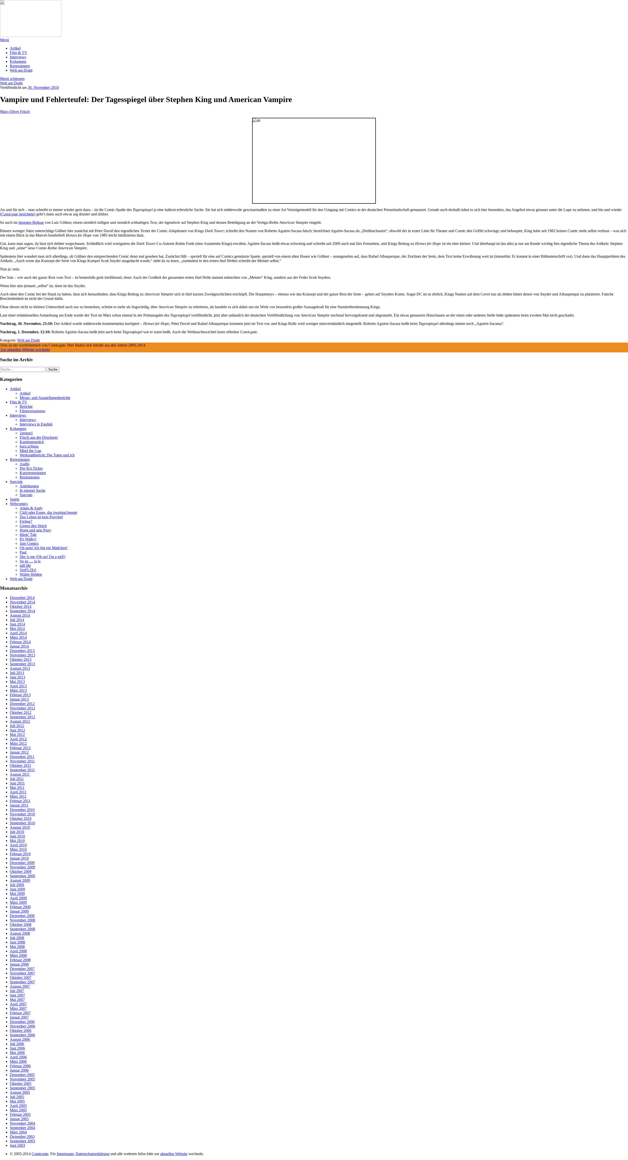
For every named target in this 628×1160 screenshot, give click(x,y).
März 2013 (18, 690)
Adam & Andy (31, 508)
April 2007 (18, 1004)
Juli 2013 (17, 673)
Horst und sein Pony (35, 530)
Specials (16, 482)
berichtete (17, 214)
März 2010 (18, 849)
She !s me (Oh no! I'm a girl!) (42, 557)
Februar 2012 (20, 748)
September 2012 (22, 717)
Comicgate (40, 1154)
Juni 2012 (17, 730)
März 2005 (18, 1110)
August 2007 (20, 986)
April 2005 (18, 1106)
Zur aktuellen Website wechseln (25, 349)
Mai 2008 (17, 947)
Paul (23, 552)
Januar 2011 (19, 805)
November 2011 (22, 761)
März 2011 (18, 796)
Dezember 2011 (22, 757)
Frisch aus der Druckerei (39, 437)
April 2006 (18, 1057)
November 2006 (22, 1026)
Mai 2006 (17, 1053)
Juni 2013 (17, 677)
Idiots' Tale (28, 535)
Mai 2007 (17, 1000)
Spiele (14, 499)
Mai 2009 (17, 894)
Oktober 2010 (20, 818)
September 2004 (22, 1128)
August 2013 (20, 668)
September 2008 (22, 929)
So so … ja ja (30, 561)
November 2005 (22, 1079)
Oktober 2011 (20, 765)
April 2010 (18, 845)
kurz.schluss (29, 446)
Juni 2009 (17, 889)
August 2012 (20, 721)
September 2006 (22, 1035)
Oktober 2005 (20, 1083)
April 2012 (18, 739)
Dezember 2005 (22, 1075)
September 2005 (22, 1088)
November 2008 (22, 920)
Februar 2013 (20, 695)
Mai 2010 (17, 841)
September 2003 (22, 1141)
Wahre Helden (31, 574)
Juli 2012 (17, 726)
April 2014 (18, 633)
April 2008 (18, 951)
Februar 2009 (20, 907)
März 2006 (18, 1061)
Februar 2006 (20, 1066)
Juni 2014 (17, 624)
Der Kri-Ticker (31, 468)
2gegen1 (26, 433)
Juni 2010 (17, 836)
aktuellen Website (173, 1154)
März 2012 (18, 743)
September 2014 (22, 611)
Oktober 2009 (20, 871)
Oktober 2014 (20, 606)
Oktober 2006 (20, 1030)
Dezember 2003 (22, 1136)
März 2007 (18, 1008)
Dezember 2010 (22, 810)
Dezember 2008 (22, 916)
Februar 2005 (20, 1114)
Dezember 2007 (22, 969)
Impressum (65, 1154)
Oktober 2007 (20, 977)
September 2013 (22, 664)
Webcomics (19, 504)
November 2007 (22, 973)
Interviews (18, 57)
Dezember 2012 (22, 704)
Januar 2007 (19, 1017)
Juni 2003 (17, 1145)
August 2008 (20, 933)
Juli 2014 (17, 620)
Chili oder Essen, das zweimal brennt (48, 512)
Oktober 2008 (20, 924)
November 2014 (22, 602)
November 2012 (22, 708)
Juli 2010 (17, 832)
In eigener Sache (32, 490)
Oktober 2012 (20, 712)
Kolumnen (18, 61)
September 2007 (22, 982)
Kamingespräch (32, 442)
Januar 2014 (19, 646)
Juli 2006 (17, 1044)
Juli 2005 (17, 1097)
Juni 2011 (17, 783)
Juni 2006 (17, 1048)
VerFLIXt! (28, 570)
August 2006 (20, 1039)
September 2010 (22, 823)
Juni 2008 (17, 942)
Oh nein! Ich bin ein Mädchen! (43, 548)
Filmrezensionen (32, 411)
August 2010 (20, 827)
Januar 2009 (19, 911)
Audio (24, 464)
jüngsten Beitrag (31, 222)
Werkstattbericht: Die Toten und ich (47, 455)
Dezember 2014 (22, 598)
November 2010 (22, 814)
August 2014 (20, 615)
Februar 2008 (20, 960)
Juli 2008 (17, 938)
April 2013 (18, 686)
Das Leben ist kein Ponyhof (41, 517)
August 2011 (20, 774)
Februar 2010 (20, 854)
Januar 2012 (19, 752)
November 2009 (22, 867)
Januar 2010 (19, 858)
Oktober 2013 (20, 659)
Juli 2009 (17, 885)
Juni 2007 (17, 995)
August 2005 (20, 1092)
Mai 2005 (17, 1101)
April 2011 (18, 792)
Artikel (15, 48)
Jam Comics (29, 543)
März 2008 (18, 955)
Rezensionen (20, 66)
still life (25, 565)
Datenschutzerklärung (92, 1154)
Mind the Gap (30, 451)
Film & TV (18, 53)
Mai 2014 (17, 629)
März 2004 (18, 1132)
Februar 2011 (20, 801)
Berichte (26, 406)
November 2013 (22, 655)
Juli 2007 (17, 991)
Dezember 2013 (22, 651)
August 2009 (20, 880)
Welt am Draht (21, 70)
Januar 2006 (19, 1070)
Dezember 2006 (22, 1022)
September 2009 (22, 876)
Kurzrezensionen (33, 473)
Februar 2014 (20, 642)
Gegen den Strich (33, 526)
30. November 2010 (43, 87)
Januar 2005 (19, 1119)
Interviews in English (36, 424)
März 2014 (18, 637)
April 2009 (18, 898)
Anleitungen (29, 486)
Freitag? (26, 521)
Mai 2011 (17, 788)
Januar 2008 (19, 964)
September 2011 (22, 770)
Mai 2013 (17, 682)
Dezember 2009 (22, 863)
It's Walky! (28, 539)
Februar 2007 (20, 1013)
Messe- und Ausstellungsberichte (45, 398)
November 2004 (22, 1123)
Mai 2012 (17, 735)
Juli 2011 (17, 779)
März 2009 (18, 902)
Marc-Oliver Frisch (15, 111)
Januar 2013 (19, 699)
